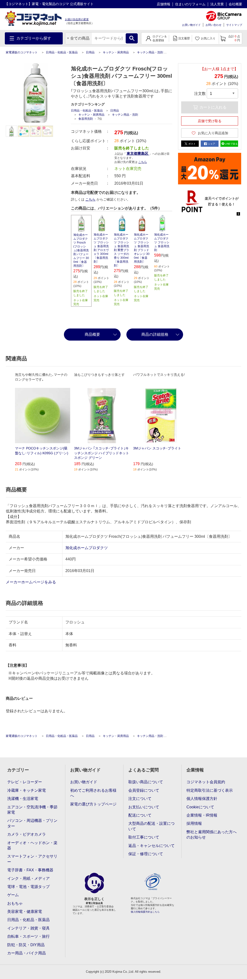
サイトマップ (234, 24)
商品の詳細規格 (154, 334)
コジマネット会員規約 (205, 782)
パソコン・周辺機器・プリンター (32, 823)
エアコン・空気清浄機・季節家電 (32, 809)
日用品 (90, 52)
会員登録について (143, 790)
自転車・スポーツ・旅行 (28, 936)
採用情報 (194, 823)
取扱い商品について (145, 782)
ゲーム (13, 895)
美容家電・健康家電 (24, 911)
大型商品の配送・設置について (151, 826)
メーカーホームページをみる (31, 582)
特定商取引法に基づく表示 (209, 790)
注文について (139, 799)
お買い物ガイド (191, 24)
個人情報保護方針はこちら (145, 911)
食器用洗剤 (85, 118)
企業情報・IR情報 (201, 815)
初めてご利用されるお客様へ (93, 793)
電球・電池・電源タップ (28, 887)
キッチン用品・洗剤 (150, 52)
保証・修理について (145, 854)
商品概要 (92, 334)
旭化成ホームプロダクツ (86, 548)
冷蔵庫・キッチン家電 (26, 790)
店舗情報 (163, 4)
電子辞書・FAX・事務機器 (30, 870)
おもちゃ (15, 903)
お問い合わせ (213, 24)
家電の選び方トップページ (93, 804)
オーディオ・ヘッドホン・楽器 (32, 845)
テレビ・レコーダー (24, 782)
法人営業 (217, 4)
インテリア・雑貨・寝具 (28, 928)
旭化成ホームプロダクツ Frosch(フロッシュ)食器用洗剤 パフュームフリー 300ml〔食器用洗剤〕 (81, 250)
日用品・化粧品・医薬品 (62, 52)
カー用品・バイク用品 (26, 953)
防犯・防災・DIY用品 (26, 945)
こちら (90, 199)
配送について (139, 815)
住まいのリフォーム (190, 4)
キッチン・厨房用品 (116, 52)
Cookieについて (200, 807)
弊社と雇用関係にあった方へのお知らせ (211, 834)
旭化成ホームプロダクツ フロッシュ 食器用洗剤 (161, 242)
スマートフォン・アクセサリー (32, 859)
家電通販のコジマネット (22, 52)
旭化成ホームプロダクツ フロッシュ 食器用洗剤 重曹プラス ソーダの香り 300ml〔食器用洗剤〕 (121, 250)
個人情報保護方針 (201, 799)
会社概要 (235, 4)
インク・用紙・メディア (28, 878)
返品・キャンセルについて (151, 846)
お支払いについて (143, 807)
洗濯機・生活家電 (22, 799)
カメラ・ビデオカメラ (26, 834)
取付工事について (143, 837)
